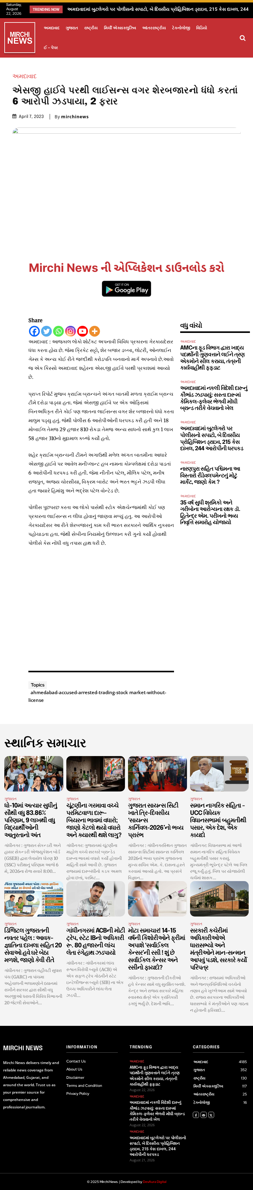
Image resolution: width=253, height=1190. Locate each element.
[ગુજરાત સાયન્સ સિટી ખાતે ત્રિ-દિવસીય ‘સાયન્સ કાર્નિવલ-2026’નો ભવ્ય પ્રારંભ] (157, 773)
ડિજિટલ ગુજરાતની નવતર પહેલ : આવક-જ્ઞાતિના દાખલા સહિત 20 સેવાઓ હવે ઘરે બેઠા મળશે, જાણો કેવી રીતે (33, 946)
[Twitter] (46, 331)
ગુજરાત (10, 798)
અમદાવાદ (24, 76)
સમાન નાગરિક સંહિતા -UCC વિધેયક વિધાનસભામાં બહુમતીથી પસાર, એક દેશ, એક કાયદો (218, 821)
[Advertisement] (101, 607)
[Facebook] (34, 331)
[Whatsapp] (58, 331)
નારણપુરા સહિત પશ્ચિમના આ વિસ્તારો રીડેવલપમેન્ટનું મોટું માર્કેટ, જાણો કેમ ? (140, 9)
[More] (94, 331)
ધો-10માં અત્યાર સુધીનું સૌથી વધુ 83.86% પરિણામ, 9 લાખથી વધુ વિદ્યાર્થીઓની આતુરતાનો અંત (30, 821)
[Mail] (204, 1115)
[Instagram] (70, 331)
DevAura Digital (154, 1182)
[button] (242, 37)
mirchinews (75, 116)
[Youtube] (82, 331)
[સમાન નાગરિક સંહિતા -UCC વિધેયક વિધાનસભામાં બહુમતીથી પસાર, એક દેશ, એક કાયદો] (219, 773)
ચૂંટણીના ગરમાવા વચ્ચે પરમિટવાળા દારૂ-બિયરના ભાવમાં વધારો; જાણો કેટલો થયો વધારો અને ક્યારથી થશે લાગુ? (93, 821)
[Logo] (19, 38)
